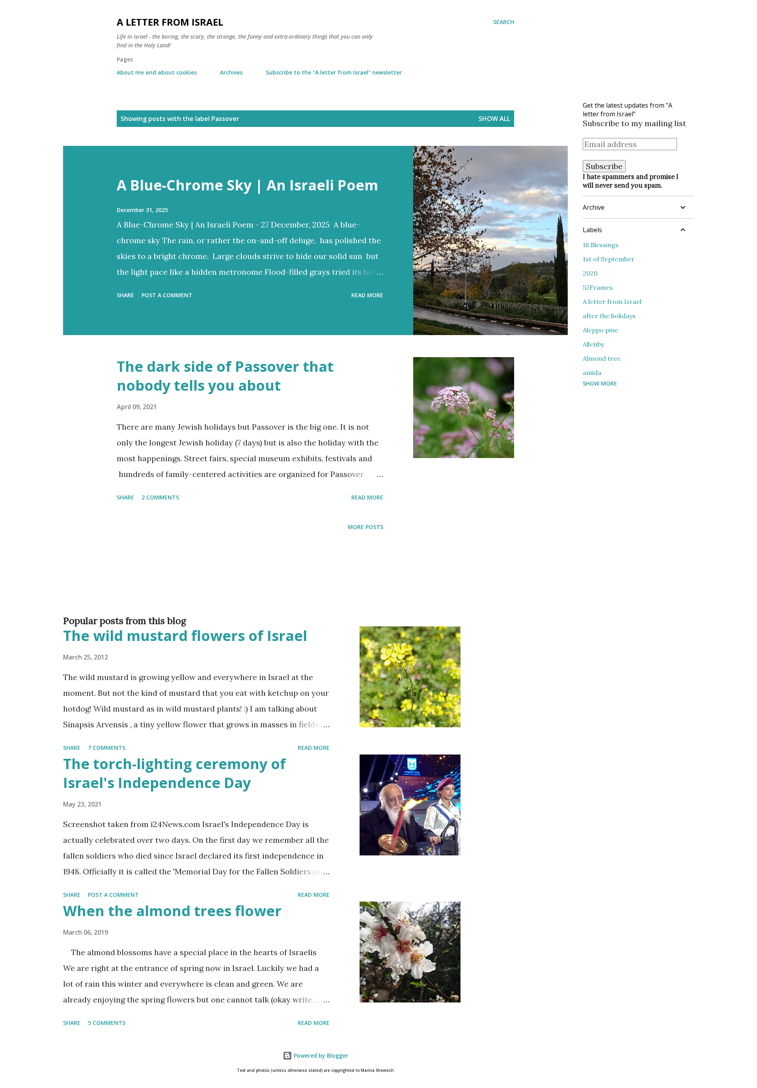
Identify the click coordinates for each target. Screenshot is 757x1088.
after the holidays (609, 316)
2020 (590, 273)
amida (592, 372)
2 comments (160, 497)
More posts (365, 527)
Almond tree (602, 358)
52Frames (598, 287)
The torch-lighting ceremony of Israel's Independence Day (174, 773)
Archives (231, 72)
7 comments (106, 747)
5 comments (106, 1023)
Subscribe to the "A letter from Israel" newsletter (334, 72)
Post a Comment (167, 295)
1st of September (608, 259)
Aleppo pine (600, 330)
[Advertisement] (299, 586)
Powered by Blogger (320, 1055)
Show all (494, 118)
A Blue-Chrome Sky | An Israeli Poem (247, 185)
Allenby (593, 344)
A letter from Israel (170, 21)
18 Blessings (601, 245)
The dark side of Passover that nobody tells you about (225, 376)
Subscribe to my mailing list (634, 123)
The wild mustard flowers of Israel (185, 635)
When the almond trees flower (172, 910)
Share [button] (125, 295)
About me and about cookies (157, 72)
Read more (367, 295)
